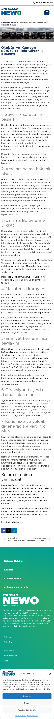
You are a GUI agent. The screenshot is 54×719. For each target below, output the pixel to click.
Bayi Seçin (9, 651)
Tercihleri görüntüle (27, 710)
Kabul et (27, 696)
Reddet (27, 703)
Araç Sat (8, 642)
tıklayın (5, 283)
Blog (14, 22)
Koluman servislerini (26, 208)
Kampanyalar (10, 656)
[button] (50, 674)
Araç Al (7, 637)
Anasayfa (5, 22)
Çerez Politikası (20, 716)
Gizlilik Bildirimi (32, 716)
